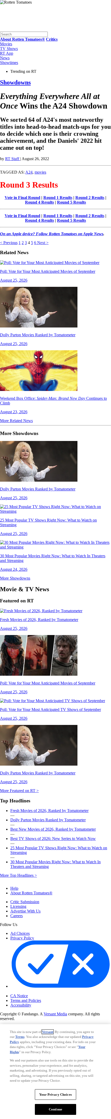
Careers (16, 916)
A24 (29, 172)
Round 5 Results (71, 202)
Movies (6, 44)
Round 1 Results (57, 197)
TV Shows (9, 48)
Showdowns (15, 82)
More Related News (16, 420)
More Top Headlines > (18, 875)
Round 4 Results (39, 202)
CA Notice (19, 996)
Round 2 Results (89, 197)
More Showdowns (15, 578)
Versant (47, 1032)
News (5, 58)
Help (14, 888)
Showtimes (9, 62)
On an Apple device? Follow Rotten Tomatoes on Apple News (51, 234)
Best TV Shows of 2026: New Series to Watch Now (53, 838)
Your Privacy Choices (32, 991)
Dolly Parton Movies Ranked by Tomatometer (48, 820)
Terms (20, 1037)
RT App (6, 53)
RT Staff (12, 158)
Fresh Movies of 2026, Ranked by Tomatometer (49, 810)
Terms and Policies (25, 1000)
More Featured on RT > (19, 790)
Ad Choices (20, 933)
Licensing (18, 906)
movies (40, 172)
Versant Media (55, 1014)
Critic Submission (24, 902)
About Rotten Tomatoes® (31, 893)
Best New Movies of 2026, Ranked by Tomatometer (53, 829)
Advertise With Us (25, 911)
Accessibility (20, 1005)
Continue (55, 1109)
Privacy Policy (22, 938)
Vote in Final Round (22, 197)
